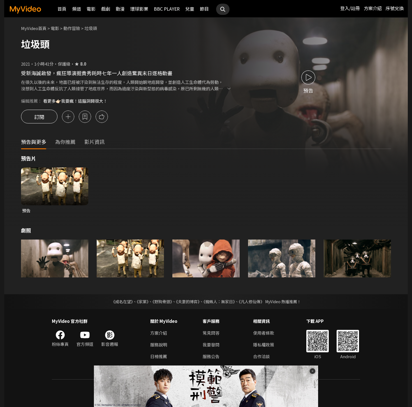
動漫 (120, 8)
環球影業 (139, 8)
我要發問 (211, 345)
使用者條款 (263, 333)
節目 (204, 8)
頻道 (76, 8)
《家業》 (143, 301)
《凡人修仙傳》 (251, 301)
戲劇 (105, 8)
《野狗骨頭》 (162, 301)
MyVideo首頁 (34, 28)
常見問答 (211, 333)
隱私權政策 (263, 345)
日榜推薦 (158, 356)
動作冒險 (71, 28)
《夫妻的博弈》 (188, 301)
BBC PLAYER (167, 8)
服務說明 (158, 345)
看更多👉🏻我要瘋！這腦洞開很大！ (75, 101)
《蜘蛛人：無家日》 (219, 301)
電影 (91, 8)
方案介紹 (373, 8)
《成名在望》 (122, 301)
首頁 (61, 8)
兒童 (189, 8)
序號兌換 (395, 8)
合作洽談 (261, 356)
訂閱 (39, 116)
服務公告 (211, 356)
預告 (26, 210)
